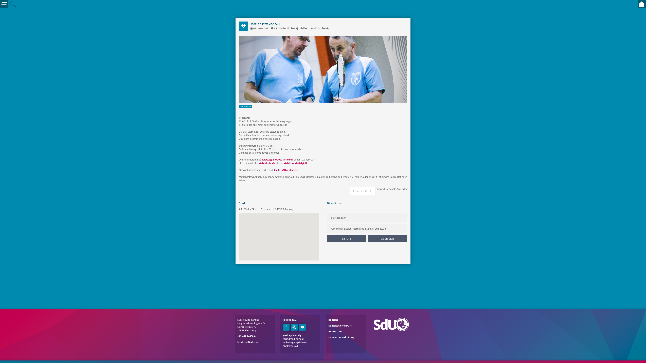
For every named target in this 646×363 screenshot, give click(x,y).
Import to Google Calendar (392, 189)
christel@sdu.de (266, 163)
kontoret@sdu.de (247, 342)
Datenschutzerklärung (341, 337)
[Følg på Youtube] (302, 327)
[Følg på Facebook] (286, 327)
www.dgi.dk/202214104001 (277, 159)
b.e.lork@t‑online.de (286, 170)
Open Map (387, 238)
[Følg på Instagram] (294, 327)
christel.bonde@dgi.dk (294, 163)
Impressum (335, 331)
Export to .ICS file (362, 191)
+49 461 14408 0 (246, 336)
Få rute (346, 238)
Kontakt (333, 319)
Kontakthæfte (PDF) (340, 325)
